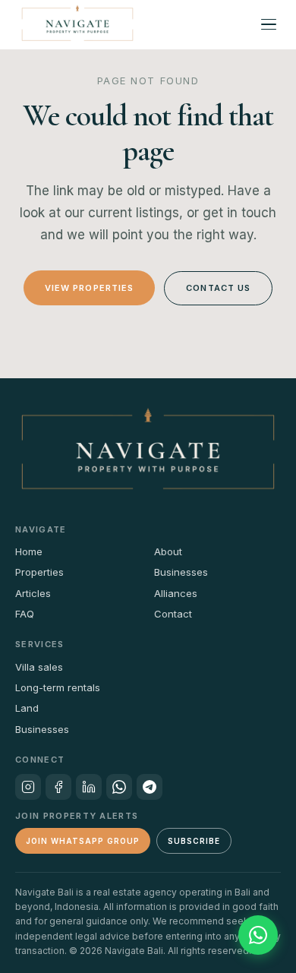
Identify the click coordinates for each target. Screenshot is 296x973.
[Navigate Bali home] (77, 24)
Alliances (175, 593)
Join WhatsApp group (83, 840)
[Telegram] (149, 787)
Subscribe (194, 840)
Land (27, 708)
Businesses (181, 572)
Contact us (218, 288)
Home (29, 551)
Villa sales (39, 667)
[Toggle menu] (268, 24)
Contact (173, 614)
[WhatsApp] (119, 787)
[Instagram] (28, 787)
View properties (89, 288)
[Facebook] (58, 787)
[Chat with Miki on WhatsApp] (258, 935)
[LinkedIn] (89, 787)
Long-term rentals (57, 687)
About (168, 551)
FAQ (24, 614)
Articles (33, 593)
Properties (39, 572)
